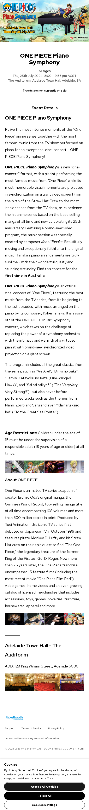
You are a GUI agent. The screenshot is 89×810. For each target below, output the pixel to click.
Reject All (44, 796)
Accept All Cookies (44, 786)
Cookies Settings (44, 805)
